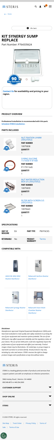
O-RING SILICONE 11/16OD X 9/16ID (29, 160)
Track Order (17, 423)
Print (33, 28)
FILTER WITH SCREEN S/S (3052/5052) (32, 201)
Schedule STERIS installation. (13, 124)
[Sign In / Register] (40, 7)
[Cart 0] (45, 6)
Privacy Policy (31, 423)
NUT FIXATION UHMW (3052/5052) (31, 139)
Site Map (6, 423)
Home (10, 14)
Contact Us (8, 91)
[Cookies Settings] (4, 435)
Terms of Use (14, 427)
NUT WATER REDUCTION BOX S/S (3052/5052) (32, 181)
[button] (37, 9)
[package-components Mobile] (10, 150)
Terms (43, 239)
